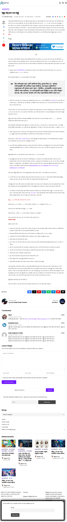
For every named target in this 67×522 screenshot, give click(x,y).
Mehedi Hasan (8, 16)
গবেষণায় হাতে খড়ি (5, 424)
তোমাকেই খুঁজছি (5, 427)
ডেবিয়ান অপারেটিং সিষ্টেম (23, 139)
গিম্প (23, 147)
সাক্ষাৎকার (3, 419)
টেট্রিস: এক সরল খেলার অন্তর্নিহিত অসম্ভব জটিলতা (57, 452)
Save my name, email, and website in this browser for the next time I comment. (25, 377)
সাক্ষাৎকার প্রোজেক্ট (5, 422)
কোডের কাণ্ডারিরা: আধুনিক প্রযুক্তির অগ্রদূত (41, 452)
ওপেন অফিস (33, 193)
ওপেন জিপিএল (54, 100)
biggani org (7, 458)
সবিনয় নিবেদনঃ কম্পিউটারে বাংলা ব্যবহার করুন (8, 454)
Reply (63, 314)
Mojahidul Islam (13, 323)
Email (12, 507)
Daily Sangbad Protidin (15, 333)
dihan (10, 315)
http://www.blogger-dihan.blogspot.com (37, 319)
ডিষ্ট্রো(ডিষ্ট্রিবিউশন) (21, 70)
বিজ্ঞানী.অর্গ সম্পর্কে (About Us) (8, 429)
